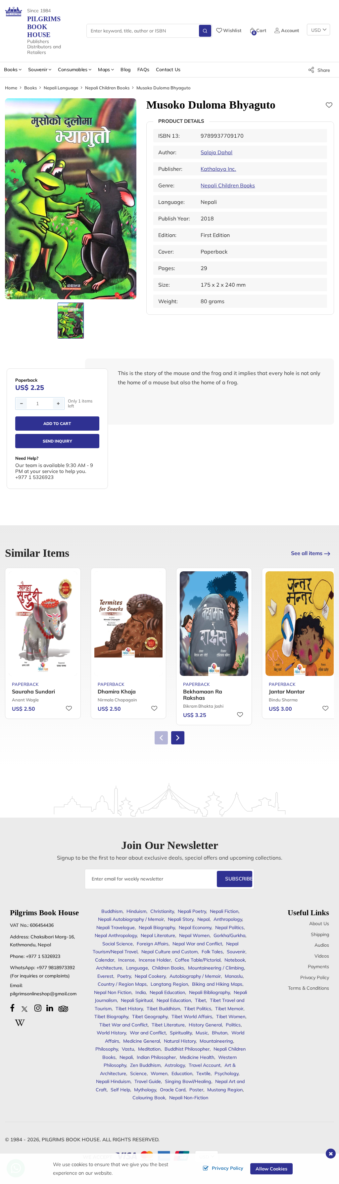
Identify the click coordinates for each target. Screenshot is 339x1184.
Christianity (162, 911)
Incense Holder (155, 960)
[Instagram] (37, 1008)
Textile (203, 1073)
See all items (306, 553)
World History (111, 1033)
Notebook (234, 960)
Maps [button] (104, 69)
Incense (126, 960)
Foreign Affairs (153, 944)
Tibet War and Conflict (123, 1025)
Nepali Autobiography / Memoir (131, 919)
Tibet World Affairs (191, 1016)
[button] (177, 737)
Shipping (320, 934)
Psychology (226, 1073)
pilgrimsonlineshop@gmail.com (43, 994)
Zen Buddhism (145, 1065)
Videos (322, 956)
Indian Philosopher (156, 1057)
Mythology (145, 1090)
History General (205, 1025)
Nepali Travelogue (115, 927)
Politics (233, 1025)
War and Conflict (148, 1033)
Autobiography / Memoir (195, 976)
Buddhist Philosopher (187, 1049)
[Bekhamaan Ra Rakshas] (214, 623)
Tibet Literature (168, 1025)
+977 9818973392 (55, 968)
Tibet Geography (150, 1016)
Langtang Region (169, 984)
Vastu (128, 1049)
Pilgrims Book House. (71, 1139)
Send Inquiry (57, 441)
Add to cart (57, 423)
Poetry (124, 976)
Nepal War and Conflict (197, 944)
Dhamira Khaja (117, 691)
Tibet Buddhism (163, 1009)
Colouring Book (148, 1098)
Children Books (168, 968)
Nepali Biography (157, 927)
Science (138, 1073)
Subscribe (238, 879)
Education (181, 1073)
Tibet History (129, 1009)
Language (137, 968)
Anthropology (228, 919)
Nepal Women (194, 935)
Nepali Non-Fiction (188, 1098)
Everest (105, 976)
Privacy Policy (314, 977)
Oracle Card (172, 1090)
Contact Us (168, 69)
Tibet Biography (111, 1016)
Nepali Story (180, 919)
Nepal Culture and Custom (169, 952)
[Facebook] (12, 1008)
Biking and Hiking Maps (217, 984)
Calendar (104, 960)
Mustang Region (225, 1090)
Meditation (149, 1049)
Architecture (109, 968)
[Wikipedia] (20, 1022)
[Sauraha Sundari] (43, 623)
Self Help (120, 1090)
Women (159, 1073)
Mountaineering (216, 1041)
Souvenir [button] (37, 69)
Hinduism (136, 911)
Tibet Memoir (229, 1009)
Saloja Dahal (216, 152)
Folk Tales (212, 952)
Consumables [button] (72, 69)
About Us (319, 923)
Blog (126, 69)
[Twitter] (24, 1008)
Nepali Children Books (107, 87)
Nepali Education (167, 992)
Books (30, 87)
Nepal (203, 919)
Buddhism (111, 911)
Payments (318, 967)
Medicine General (141, 1041)
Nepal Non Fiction (112, 992)
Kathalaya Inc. (218, 169)
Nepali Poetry (192, 911)
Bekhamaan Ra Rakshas (202, 694)
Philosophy (106, 1049)
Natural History (180, 1041)
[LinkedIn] (49, 1008)
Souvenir (236, 952)
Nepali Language (61, 87)
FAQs (143, 69)
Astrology (175, 1065)
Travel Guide (147, 1081)
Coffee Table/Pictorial (197, 960)
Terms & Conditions (308, 988)
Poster (196, 1090)
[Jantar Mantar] (300, 623)
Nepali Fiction (224, 911)
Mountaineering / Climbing (216, 968)
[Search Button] (205, 31)
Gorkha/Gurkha (229, 935)
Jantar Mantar (287, 691)
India (140, 992)
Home (11, 87)
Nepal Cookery (150, 976)
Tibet (200, 1000)
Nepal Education (174, 1000)
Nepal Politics (229, 927)
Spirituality (181, 1033)
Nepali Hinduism (113, 1081)
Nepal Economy (195, 927)
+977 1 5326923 (43, 956)
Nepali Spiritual (137, 1000)
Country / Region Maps (122, 984)
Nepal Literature (158, 935)
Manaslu (234, 976)
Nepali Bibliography (209, 992)
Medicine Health (197, 1057)
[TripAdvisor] (63, 1008)
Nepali (126, 1057)
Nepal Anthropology (116, 935)
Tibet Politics (197, 1009)
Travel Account (204, 1065)
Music (202, 1033)
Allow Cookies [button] (271, 1169)
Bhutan (219, 1033)
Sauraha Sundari (33, 691)
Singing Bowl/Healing (188, 1081)
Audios (322, 945)
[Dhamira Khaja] (128, 623)
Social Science (117, 944)
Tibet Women (230, 1016)
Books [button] (11, 69)
